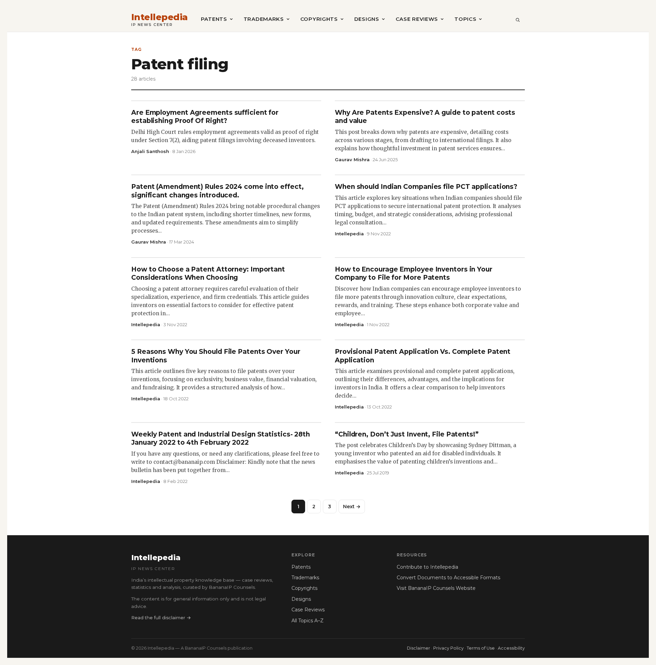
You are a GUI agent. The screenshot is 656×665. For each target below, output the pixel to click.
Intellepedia (159, 17)
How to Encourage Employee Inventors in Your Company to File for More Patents (413, 273)
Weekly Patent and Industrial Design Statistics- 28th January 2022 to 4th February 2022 (220, 438)
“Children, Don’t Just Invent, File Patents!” (407, 434)
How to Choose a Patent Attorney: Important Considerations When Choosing (208, 273)
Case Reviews (417, 19)
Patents (214, 19)
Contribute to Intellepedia (427, 567)
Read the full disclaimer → (161, 617)
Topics (465, 19)
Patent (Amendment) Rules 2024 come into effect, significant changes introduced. (217, 191)
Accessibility (511, 648)
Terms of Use (481, 648)
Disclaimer (418, 648)
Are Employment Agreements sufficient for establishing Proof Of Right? (204, 117)
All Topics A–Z (307, 621)
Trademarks (264, 19)
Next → (351, 506)
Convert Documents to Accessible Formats (448, 577)
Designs (366, 19)
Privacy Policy (448, 648)
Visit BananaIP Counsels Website (436, 588)
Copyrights (319, 19)
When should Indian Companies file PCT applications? (426, 187)
